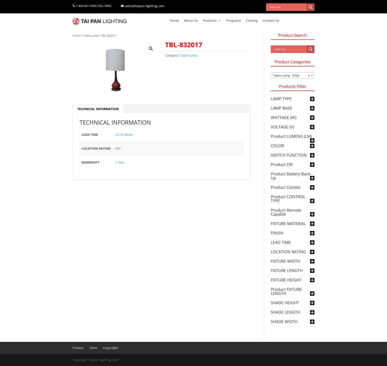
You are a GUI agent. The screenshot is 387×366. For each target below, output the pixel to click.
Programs (233, 21)
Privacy (78, 348)
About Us (191, 21)
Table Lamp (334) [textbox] (291, 75)
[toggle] (312, 99)
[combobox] (292, 75)
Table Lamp (91, 36)
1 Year (119, 162)
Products (210, 21)
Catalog (252, 21)
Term (93, 348)
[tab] (98, 109)
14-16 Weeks (124, 134)
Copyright (110, 348)
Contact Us (270, 21)
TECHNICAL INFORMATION (98, 109)
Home (174, 21)
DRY (117, 148)
